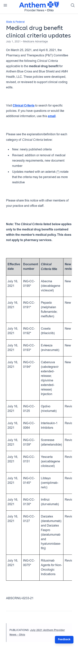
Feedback (64, 639)
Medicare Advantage (35, 41)
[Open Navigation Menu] (5, 5)
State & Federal (15, 22)
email (51, 116)
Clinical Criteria (23, 105)
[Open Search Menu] (72, 5)
